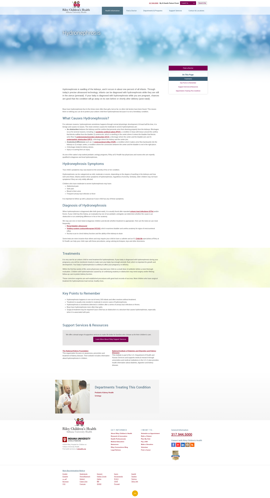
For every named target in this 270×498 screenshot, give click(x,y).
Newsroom (114, 444)
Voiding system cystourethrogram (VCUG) (83, 228)
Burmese (66, 481)
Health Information (112, 10)
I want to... (185, 3)
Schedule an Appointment (150, 433)
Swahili (133, 474)
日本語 (99, 484)
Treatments (188, 79)
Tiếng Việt (134, 481)
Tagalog (134, 476)
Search (201, 3)
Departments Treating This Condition (188, 91)
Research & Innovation (119, 436)
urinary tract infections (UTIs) (141, 211)
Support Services (175, 10)
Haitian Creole (101, 476)
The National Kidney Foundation (75, 351)
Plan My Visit (145, 439)
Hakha (99, 479)
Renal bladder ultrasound (77, 226)
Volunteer (144, 447)
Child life (139, 239)
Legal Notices (116, 450)
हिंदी (98, 481)
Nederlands (83, 474)
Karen (116, 474)
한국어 (116, 479)
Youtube (178, 445)
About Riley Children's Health (121, 433)
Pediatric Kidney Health (104, 392)
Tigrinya (134, 479)
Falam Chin (83, 481)
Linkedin (183, 445)
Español (65, 476)
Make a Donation (147, 444)
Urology (98, 396)
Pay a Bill (144, 441)
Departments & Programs (152, 10)
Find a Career (146, 450)
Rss (192, 445)
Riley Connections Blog (119, 447)
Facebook (173, 445)
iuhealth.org (81, 449)
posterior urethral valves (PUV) (108, 132)
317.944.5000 (153, 3)
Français (83, 484)
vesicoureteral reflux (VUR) (105, 142)
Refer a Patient (146, 436)
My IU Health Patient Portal (169, 3)
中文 (64, 484)
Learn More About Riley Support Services (110, 339)
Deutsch (99, 474)
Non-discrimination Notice (74, 470)
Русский (117, 484)
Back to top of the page (135, 493)
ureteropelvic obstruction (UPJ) (79, 139)
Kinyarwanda (118, 476)
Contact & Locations (196, 10)
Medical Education (117, 441)
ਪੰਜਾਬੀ (116, 481)
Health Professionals (118, 439)
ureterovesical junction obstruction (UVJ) (92, 137)
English (65, 474)
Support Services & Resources (188, 87)
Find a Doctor (131, 10)
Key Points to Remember (188, 83)
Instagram (187, 445)
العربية (65, 479)
